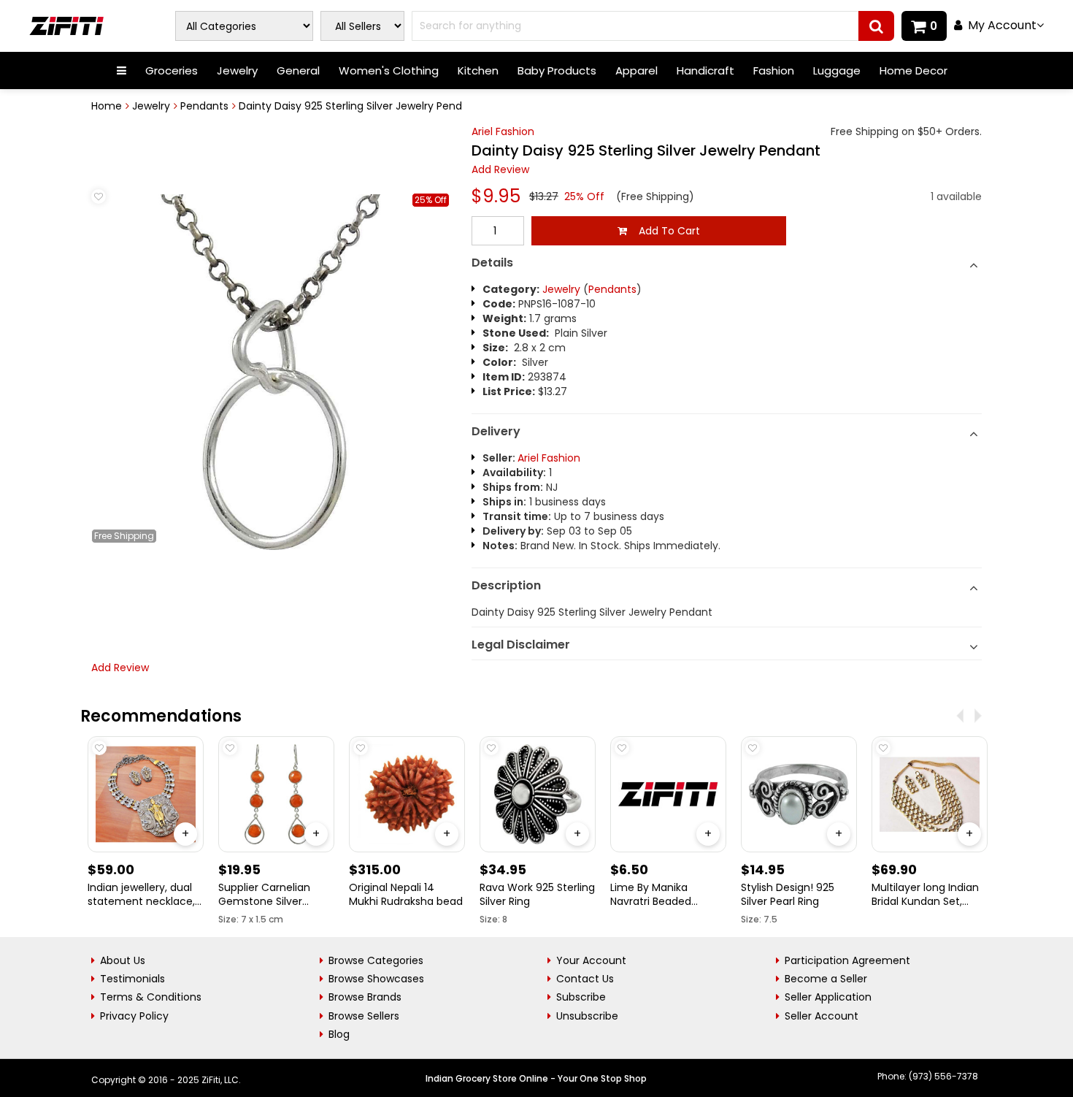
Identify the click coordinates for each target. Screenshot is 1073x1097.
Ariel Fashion (503, 131)
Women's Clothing (389, 70)
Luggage (837, 70)
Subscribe (581, 997)
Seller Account (821, 1016)
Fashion (773, 70)
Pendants (204, 106)
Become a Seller (826, 978)
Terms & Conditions (150, 997)
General (298, 70)
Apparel (636, 70)
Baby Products (557, 70)
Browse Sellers (363, 1016)
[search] (876, 26)
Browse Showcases (376, 978)
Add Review (500, 169)
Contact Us (585, 978)
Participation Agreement (847, 960)
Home (106, 106)
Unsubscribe (587, 1016)
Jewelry (237, 70)
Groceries (171, 70)
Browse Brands (364, 997)
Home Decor (913, 70)
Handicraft (705, 70)
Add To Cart (663, 230)
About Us (122, 960)
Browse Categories (375, 960)
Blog (339, 1034)
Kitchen (478, 70)
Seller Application (828, 997)
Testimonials (132, 978)
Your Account (591, 960)
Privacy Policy (134, 1016)
